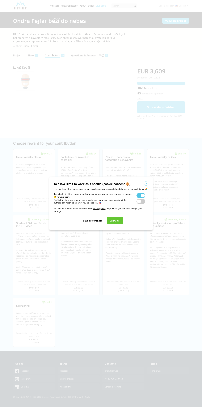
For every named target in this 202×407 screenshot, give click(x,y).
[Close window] (146, 183)
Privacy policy (99, 208)
